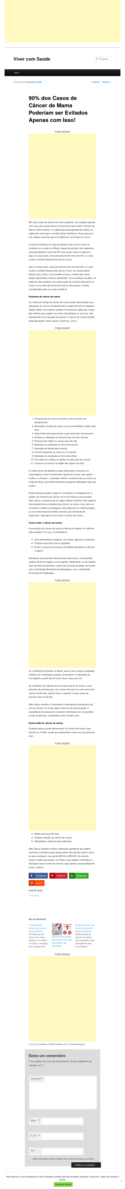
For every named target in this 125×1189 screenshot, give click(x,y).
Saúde (43, 1044)
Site (32, 1150)
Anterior (95, 82)
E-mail (35, 1135)
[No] (121, 1180)
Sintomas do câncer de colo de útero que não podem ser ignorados (62, 941)
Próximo (107, 82)
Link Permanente (77, 1044)
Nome (35, 1120)
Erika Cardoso (56, 1044)
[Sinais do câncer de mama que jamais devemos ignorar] (87, 935)
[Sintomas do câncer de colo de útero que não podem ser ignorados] (62, 929)
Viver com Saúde (31, 58)
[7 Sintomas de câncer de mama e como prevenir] (40, 935)
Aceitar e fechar (63, 1184)
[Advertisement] (62, 21)
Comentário (37, 1078)
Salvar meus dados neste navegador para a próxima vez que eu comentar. (63, 1158)
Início (16, 72)
